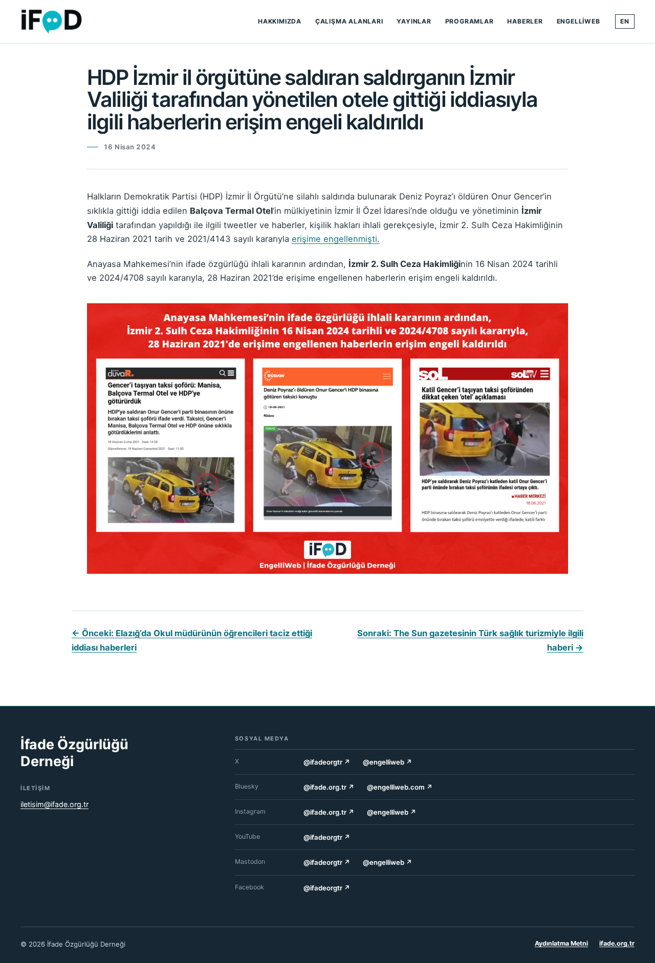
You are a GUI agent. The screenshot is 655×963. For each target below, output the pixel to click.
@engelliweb (387, 762)
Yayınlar (414, 21)
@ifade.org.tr (329, 787)
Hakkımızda (279, 21)
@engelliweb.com (400, 787)
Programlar (469, 21)
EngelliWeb (578, 21)
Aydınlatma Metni (561, 943)
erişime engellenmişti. (336, 239)
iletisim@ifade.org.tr (54, 804)
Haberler (524, 21)
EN (624, 21)
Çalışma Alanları (349, 21)
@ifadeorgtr (327, 762)
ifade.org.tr (617, 943)
